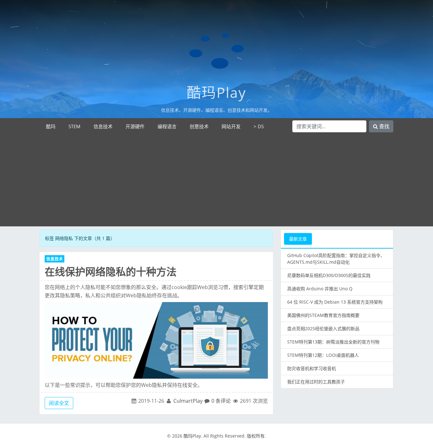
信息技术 (103, 126)
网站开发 (231, 126)
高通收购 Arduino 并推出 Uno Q (319, 289)
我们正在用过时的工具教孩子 (316, 382)
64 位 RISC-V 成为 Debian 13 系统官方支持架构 (335, 302)
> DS (259, 126)
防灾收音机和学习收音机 (311, 368)
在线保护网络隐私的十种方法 (111, 271)
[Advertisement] (216, 182)
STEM (74, 126)
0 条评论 (221, 400)
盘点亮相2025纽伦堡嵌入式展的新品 (323, 328)
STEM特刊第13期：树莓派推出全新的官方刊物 (333, 342)
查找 (383, 126)
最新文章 (298, 239)
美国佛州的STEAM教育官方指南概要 (323, 315)
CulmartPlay (188, 400)
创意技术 (199, 126)
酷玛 (50, 126)
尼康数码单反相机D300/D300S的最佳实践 (329, 275)
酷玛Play (216, 92)
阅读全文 (59, 403)
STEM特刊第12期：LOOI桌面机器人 (323, 355)
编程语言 (167, 126)
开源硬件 (135, 126)
